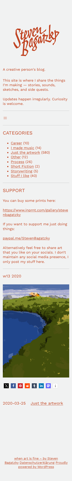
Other (16, 157)
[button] (6, 385)
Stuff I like (20, 176)
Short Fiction (22, 166)
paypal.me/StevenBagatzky (26, 238)
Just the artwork (25, 152)
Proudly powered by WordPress (43, 465)
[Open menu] (5, 118)
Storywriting (21, 171)
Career (16, 143)
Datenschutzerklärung (37, 462)
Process (17, 162)
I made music (22, 148)
